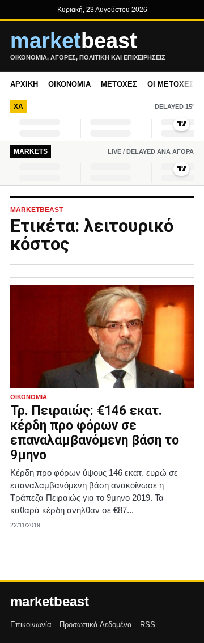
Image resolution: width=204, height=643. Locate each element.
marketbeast (49, 601)
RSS (147, 624)
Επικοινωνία (31, 624)
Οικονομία (69, 84)
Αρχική (24, 84)
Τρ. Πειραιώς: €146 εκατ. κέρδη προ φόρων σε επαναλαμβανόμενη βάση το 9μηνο (94, 432)
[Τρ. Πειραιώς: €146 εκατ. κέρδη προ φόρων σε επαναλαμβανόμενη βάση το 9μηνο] (102, 336)
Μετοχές (119, 84)
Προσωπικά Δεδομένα (96, 624)
